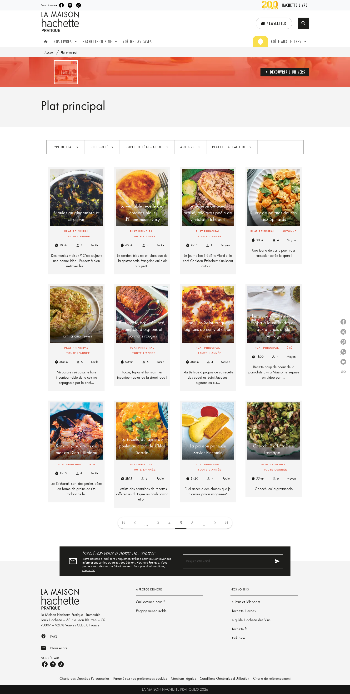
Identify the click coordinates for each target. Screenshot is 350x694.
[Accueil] (61, 21)
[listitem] (61, 5)
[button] (274, 23)
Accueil (49, 52)
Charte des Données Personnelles (85, 678)
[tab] (46, 41)
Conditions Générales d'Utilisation (224, 678)
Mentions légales (183, 678)
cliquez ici (88, 570)
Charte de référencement (271, 678)
